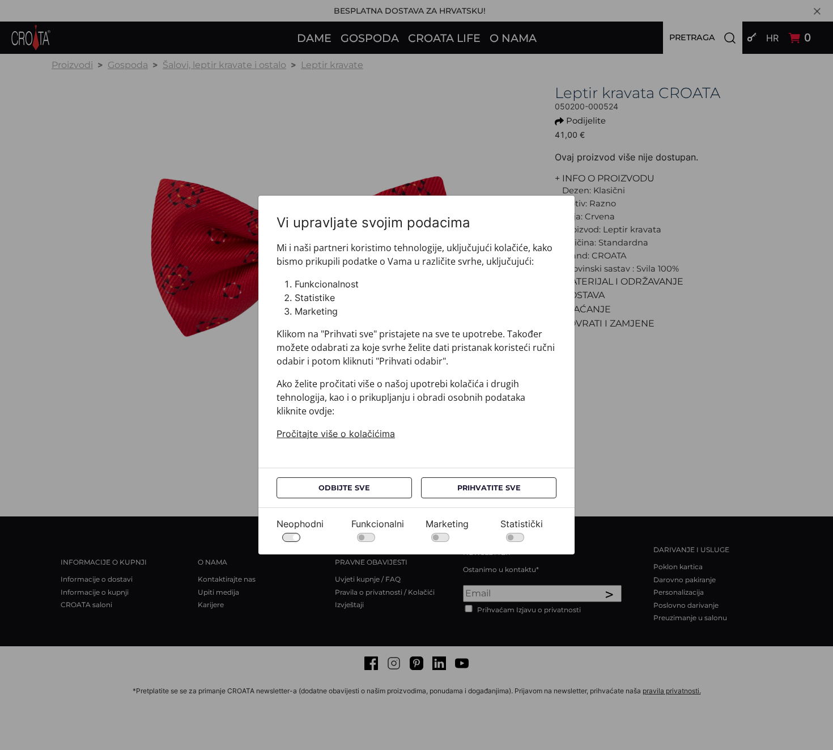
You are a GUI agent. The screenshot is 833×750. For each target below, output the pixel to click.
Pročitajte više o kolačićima (336, 433)
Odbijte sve (344, 488)
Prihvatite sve (489, 488)
